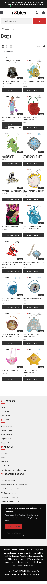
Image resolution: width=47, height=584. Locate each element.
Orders (4, 407)
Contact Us (5, 466)
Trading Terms (6, 426)
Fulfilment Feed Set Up (9, 497)
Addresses (5, 411)
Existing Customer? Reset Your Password (24, 6)
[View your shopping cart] (43, 13)
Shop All (4, 453)
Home (7, 29)
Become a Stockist (14, 533)
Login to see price (12, 90)
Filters (39, 46)
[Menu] (2, 12)
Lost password (6, 416)
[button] (3, 46)
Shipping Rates (6, 443)
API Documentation (8, 493)
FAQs (3, 457)
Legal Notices (6, 439)
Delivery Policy (6, 430)
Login (37, 13)
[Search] (39, 21)
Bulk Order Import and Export (12, 489)
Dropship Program (8, 480)
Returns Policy (6, 434)
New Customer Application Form (13, 470)
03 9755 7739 (14, 526)
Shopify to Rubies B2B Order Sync (14, 484)
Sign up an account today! (34, 4)
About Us (4, 462)
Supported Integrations (10, 501)
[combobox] (16, 21)
